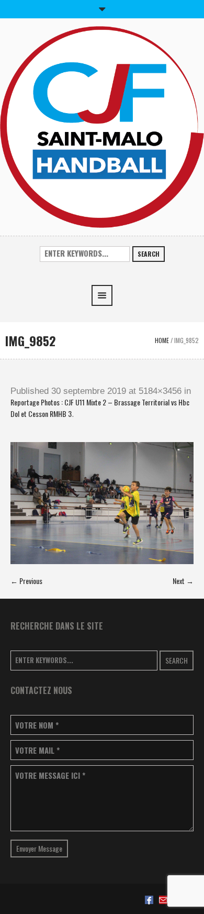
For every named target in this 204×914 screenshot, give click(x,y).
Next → (183, 580)
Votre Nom (37, 725)
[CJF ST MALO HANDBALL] (102, 125)
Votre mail (37, 750)
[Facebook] (149, 900)
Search (149, 253)
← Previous (26, 580)
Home (162, 340)
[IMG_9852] (102, 503)
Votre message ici (50, 775)
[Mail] (163, 900)
